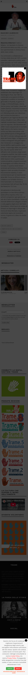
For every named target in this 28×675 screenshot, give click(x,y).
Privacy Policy (11, 658)
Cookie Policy (15, 656)
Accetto (10, 668)
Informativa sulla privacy (9, 671)
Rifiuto (18, 668)
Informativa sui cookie (18, 672)
